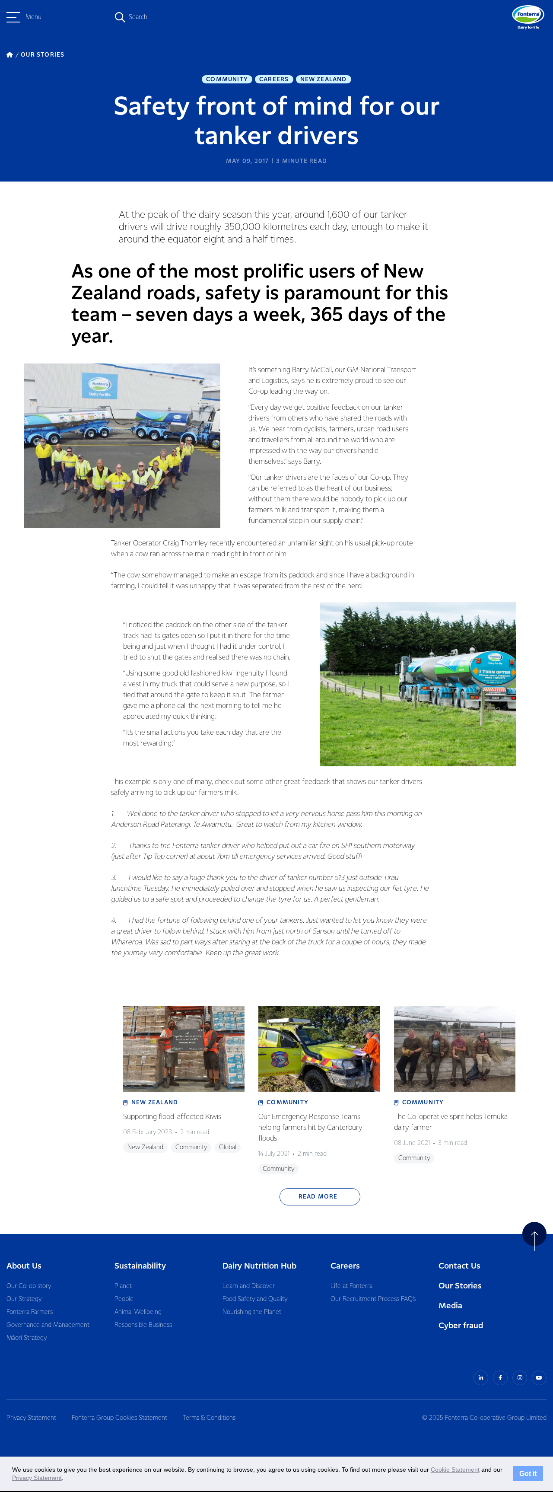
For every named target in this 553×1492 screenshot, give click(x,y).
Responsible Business (143, 1325)
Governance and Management (47, 1325)
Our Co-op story (28, 1286)
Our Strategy (23, 1299)
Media (450, 1306)
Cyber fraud (461, 1326)
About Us (23, 1266)
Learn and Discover (248, 1286)
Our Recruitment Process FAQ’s (373, 1299)
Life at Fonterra (351, 1286)
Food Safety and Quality (254, 1299)
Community (227, 80)
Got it (528, 1474)
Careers (274, 80)
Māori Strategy (26, 1338)
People (123, 1299)
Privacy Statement (31, 1418)
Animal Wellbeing (138, 1312)
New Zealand (323, 80)
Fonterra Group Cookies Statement (119, 1418)
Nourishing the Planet (251, 1312)
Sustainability (140, 1266)
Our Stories (460, 1286)
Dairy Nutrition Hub (259, 1266)
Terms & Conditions (209, 1418)
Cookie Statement (455, 1469)
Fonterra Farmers (29, 1312)
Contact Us (459, 1266)
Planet (123, 1286)
